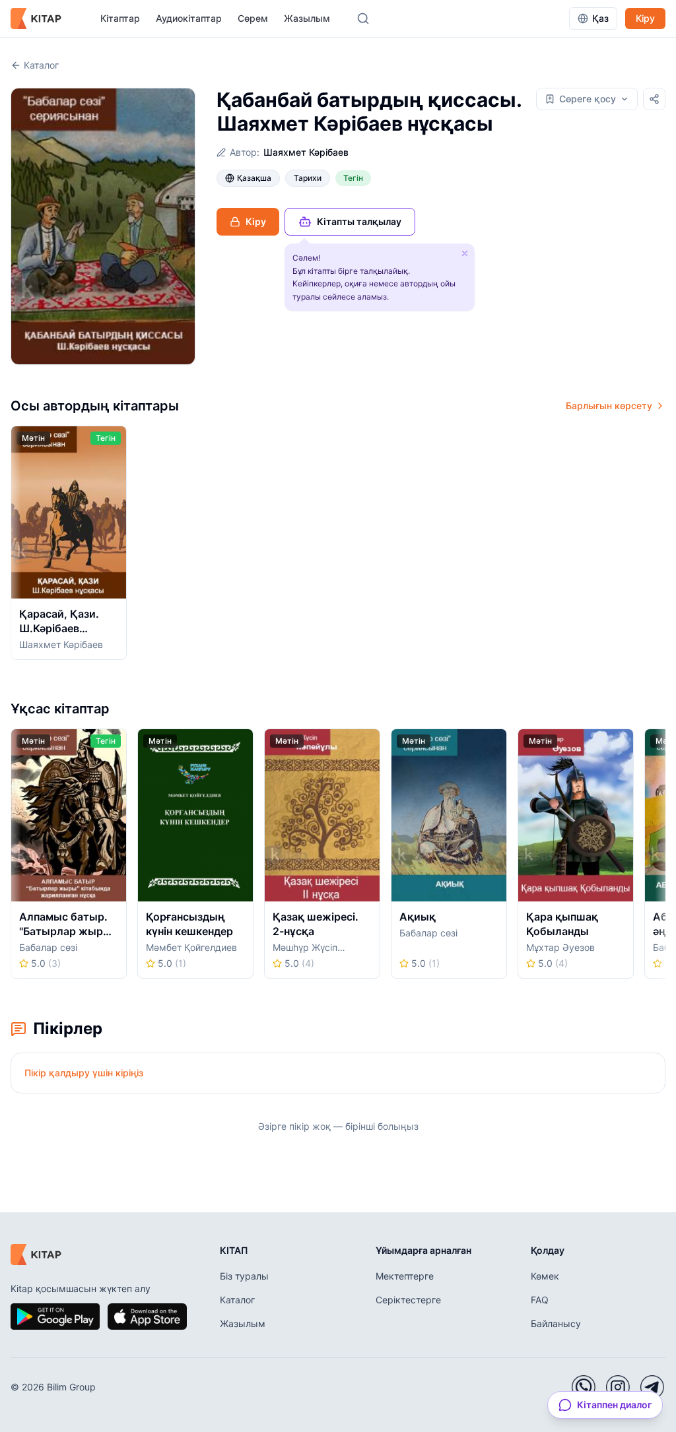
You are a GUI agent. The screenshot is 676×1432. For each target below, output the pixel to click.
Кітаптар (120, 18)
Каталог (41, 65)
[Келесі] (660, 547)
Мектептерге (405, 1276)
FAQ (540, 1299)
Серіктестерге (408, 1299)
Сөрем (253, 18)
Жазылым (307, 18)
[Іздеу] (363, 18)
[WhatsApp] (583, 1387)
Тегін (353, 178)
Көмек (545, 1276)
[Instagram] (618, 1387)
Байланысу (556, 1323)
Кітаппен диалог (614, 1404)
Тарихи (307, 178)
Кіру (645, 18)
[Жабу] (465, 253)
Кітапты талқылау (359, 221)
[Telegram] (652, 1387)
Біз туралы (244, 1276)
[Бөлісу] (654, 99)
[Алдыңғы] (15, 547)
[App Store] (147, 1316)
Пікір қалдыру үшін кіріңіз (83, 1072)
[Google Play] (55, 1316)
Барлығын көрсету (609, 405)
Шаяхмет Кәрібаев (306, 152)
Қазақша (254, 178)
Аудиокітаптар (189, 18)
